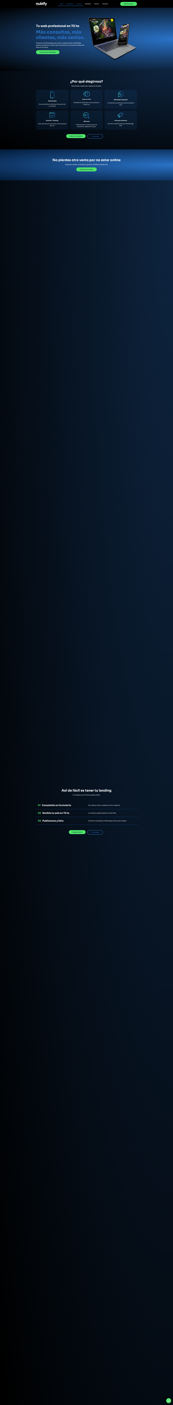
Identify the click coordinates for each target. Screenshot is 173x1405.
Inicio (61, 4)
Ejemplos (88, 4)
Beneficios (70, 4)
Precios (96, 4)
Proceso (79, 4)
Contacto (105, 4)
